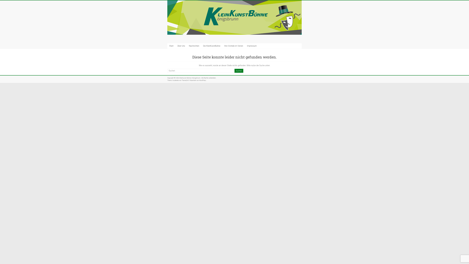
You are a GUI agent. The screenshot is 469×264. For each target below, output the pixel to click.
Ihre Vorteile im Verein (233, 46)
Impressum (252, 46)
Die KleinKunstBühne (211, 46)
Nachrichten (194, 46)
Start (171, 46)
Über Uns (181, 46)
